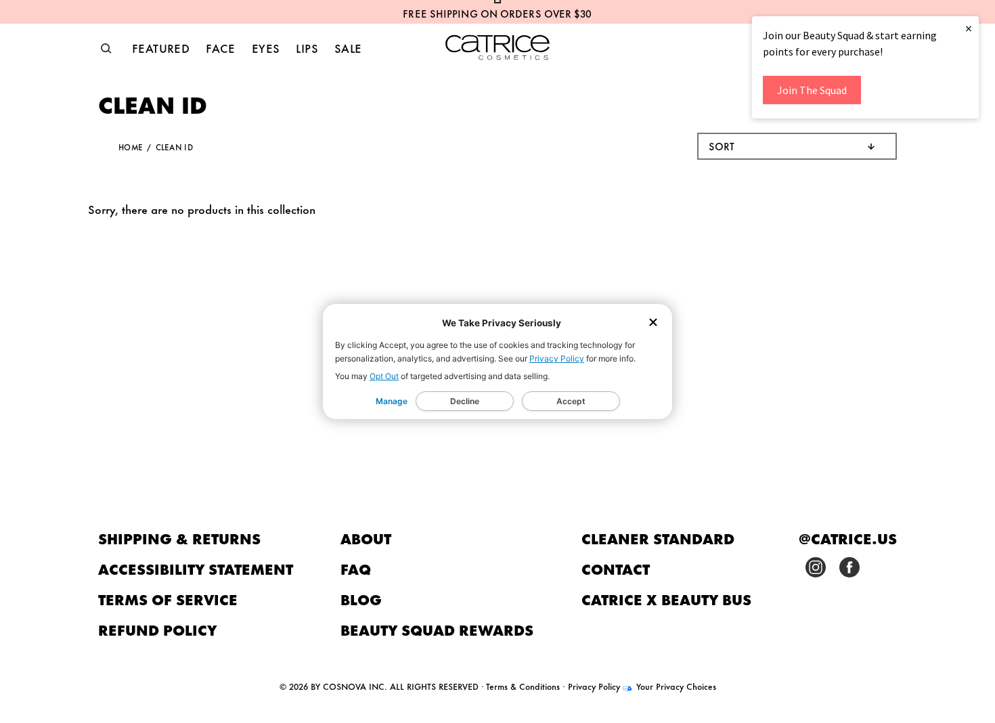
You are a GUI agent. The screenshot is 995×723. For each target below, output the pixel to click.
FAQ (355, 568)
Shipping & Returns (179, 538)
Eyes (266, 47)
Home (130, 147)
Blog (361, 599)
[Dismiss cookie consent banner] (653, 323)
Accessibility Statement (195, 568)
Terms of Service (168, 599)
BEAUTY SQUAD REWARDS (436, 629)
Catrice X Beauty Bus (666, 599)
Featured (161, 47)
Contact (615, 568)
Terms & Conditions (523, 686)
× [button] (968, 28)
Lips (307, 47)
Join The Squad (812, 90)
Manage (391, 401)
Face (221, 47)
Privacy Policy (556, 358)
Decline (464, 401)
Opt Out (384, 376)
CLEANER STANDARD (657, 538)
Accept (570, 401)
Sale (348, 47)
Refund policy (157, 629)
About (365, 538)
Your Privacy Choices (675, 686)
